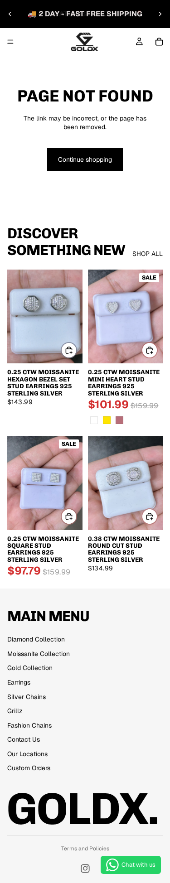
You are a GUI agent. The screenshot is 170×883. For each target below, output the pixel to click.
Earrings (18, 682)
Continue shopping (85, 159)
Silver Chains (26, 697)
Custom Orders (28, 768)
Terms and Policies (85, 848)
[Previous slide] (10, 14)
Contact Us (23, 739)
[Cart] (159, 42)
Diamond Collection (36, 639)
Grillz (15, 711)
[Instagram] (85, 868)
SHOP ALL (147, 254)
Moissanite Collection (38, 654)
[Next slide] (160, 14)
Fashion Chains (29, 725)
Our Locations (27, 754)
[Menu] (10, 41)
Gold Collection (30, 668)
